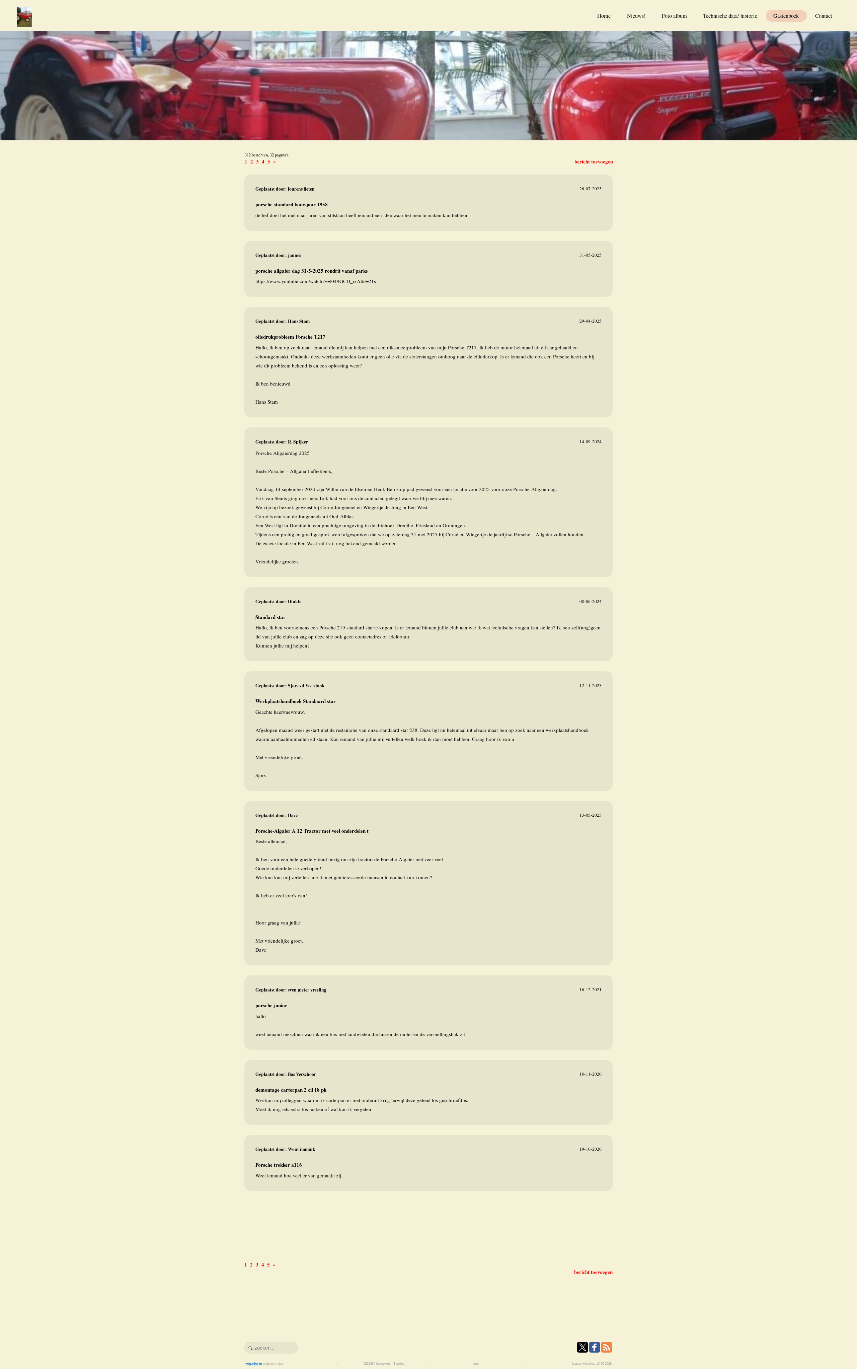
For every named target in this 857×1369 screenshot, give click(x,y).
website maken (273, 1363)
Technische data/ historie (730, 15)
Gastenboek (786, 15)
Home (604, 15)
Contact (823, 15)
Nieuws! (636, 15)
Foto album (674, 15)
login (476, 1363)
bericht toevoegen (593, 161)
